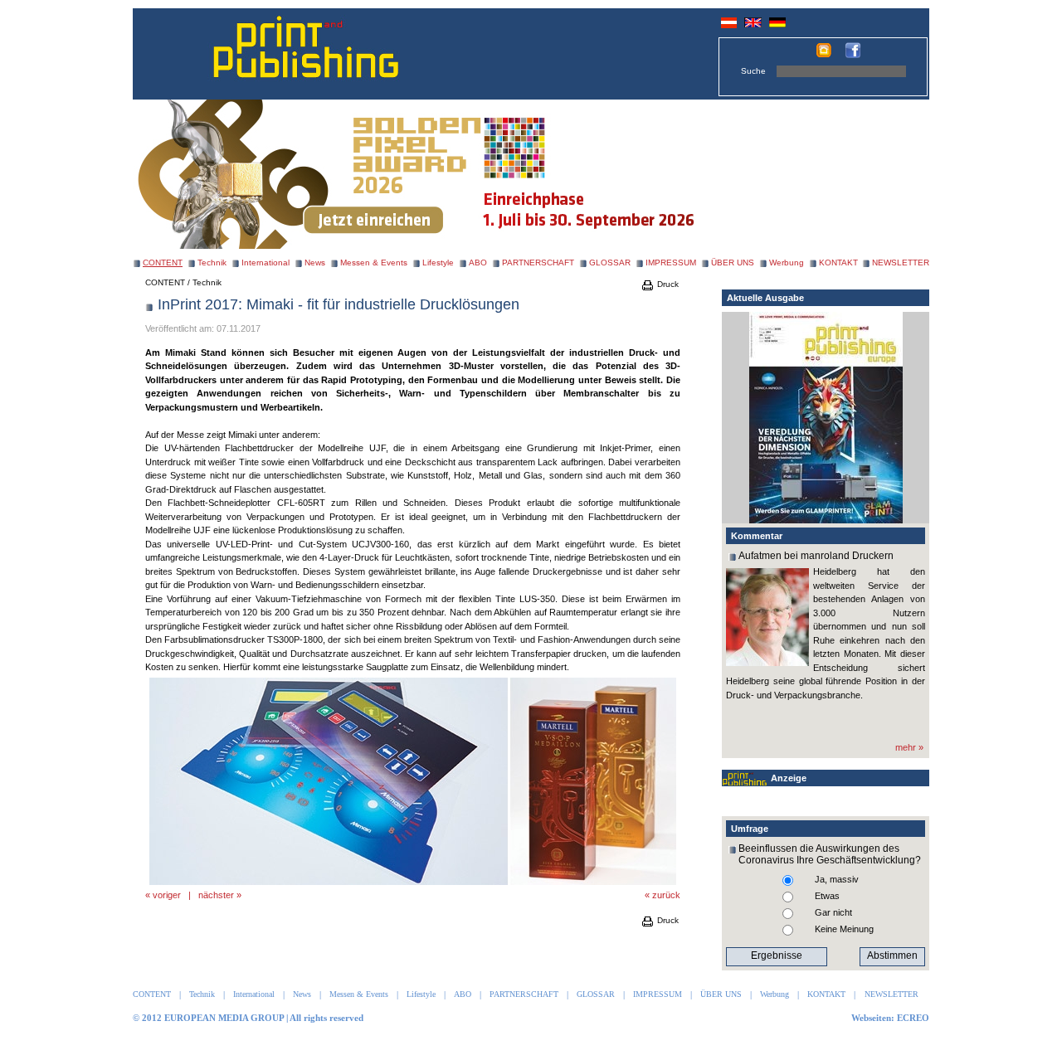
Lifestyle (438, 262)
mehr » (909, 747)
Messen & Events (373, 262)
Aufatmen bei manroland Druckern (816, 556)
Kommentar (756, 536)
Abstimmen (892, 955)
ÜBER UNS (732, 262)
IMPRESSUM (670, 262)
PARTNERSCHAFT (538, 262)
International (265, 262)
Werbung (786, 262)
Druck (667, 284)
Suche (753, 70)
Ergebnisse (776, 955)
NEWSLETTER (900, 262)
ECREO (913, 1018)
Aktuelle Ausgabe (765, 298)
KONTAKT (838, 262)
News (314, 262)
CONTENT (165, 282)
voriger (167, 895)
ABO (478, 262)
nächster (216, 895)
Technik (212, 262)
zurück (666, 895)
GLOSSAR (610, 262)
